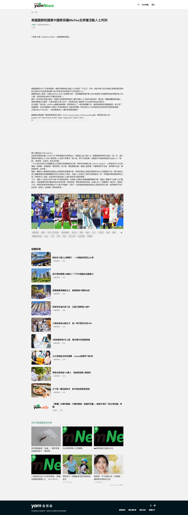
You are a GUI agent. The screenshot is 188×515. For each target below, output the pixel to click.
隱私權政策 (132, 510)
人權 (52, 236)
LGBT (94, 232)
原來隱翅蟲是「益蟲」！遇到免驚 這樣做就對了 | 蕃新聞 (46, 449)
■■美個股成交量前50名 (103, 448)
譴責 (114, 232)
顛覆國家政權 (37, 236)
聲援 (87, 232)
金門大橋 (72, 236)
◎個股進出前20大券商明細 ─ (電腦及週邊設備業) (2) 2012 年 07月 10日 (46, 478)
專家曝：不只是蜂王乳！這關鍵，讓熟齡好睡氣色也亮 (108, 477)
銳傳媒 (34, 25)
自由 (46, 236)
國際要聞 (35, 232)
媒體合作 (152, 510)
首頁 (32, 12)
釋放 (81, 232)
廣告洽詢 (142, 510)
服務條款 (122, 510)
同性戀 (101, 232)
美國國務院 (65, 232)
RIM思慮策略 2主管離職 (72, 448)
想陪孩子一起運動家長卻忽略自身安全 (77, 477)
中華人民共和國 (52, 232)
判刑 (64, 236)
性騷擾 (89, 236)
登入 (153, 5)
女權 (107, 232)
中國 (58, 236)
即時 (36, 12)
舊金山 (74, 232)
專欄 (43, 232)
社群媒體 (81, 236)
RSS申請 (145, 5)
